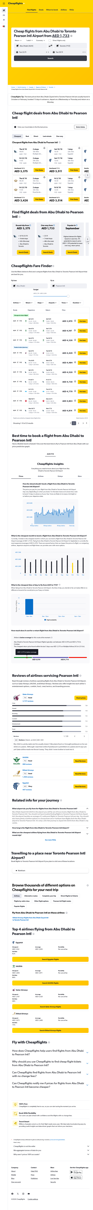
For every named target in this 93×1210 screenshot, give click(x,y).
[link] (23, 252)
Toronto (51, 87)
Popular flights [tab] (19, 906)
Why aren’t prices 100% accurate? (26, 1154)
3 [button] (83, 423)
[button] (3, 3)
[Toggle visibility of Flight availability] (50, 620)
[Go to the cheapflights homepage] (16, 3)
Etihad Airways (28, 770)
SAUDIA (25, 757)
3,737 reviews (28, 701)
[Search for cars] (4, 15)
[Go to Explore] (4, 20)
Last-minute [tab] (47, 136)
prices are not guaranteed (57, 1139)
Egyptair (26, 783)
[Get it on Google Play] (76, 1172)
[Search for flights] (4, 10)
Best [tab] (27, 136)
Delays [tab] (60, 476)
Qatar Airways (28, 694)
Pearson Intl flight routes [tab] (62, 901)
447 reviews (27, 790)
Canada (31, 87)
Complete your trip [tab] (49, 896)
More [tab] (80, 476)
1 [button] (73, 423)
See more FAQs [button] (50, 840)
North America (22, 87)
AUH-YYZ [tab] (50, 454)
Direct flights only (59, 40)
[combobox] (40, 40)
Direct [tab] (36, 136)
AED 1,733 (60, 36)
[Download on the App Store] (76, 1177)
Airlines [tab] (40, 476)
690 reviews (27, 764)
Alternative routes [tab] (31, 896)
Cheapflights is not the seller (24, 1146)
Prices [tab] (21, 476)
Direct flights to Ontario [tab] (69, 896)
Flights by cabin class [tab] (21, 901)
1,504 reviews (28, 777)
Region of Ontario (41, 87)
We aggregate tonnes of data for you (27, 1150)
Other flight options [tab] (41, 901)
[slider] (68, 296)
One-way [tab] (59, 136)
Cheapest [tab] (17, 136)
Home (13, 87)
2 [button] (78, 423)
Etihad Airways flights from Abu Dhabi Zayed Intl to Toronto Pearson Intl (30, 919)
